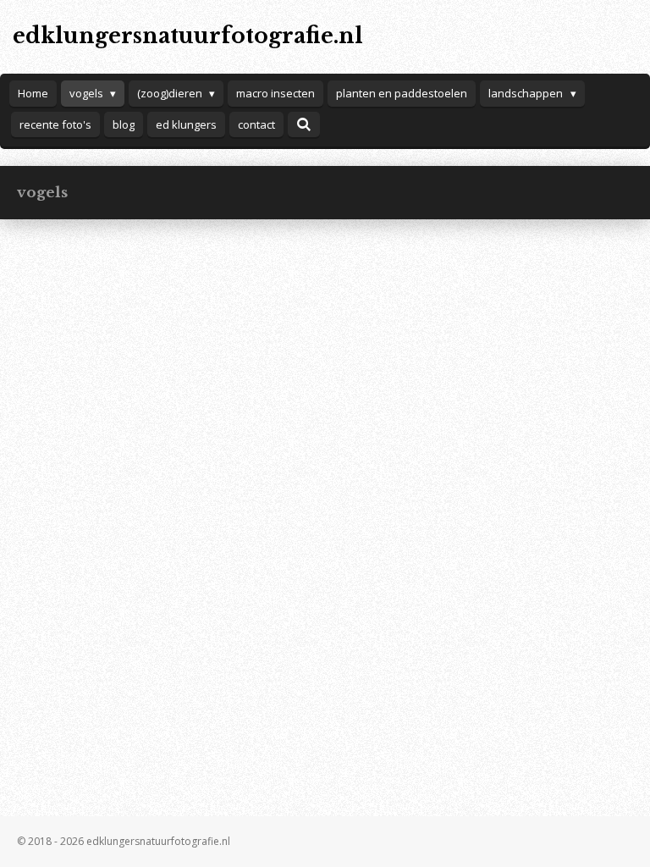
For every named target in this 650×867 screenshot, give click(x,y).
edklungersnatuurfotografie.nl (188, 36)
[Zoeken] (304, 124)
